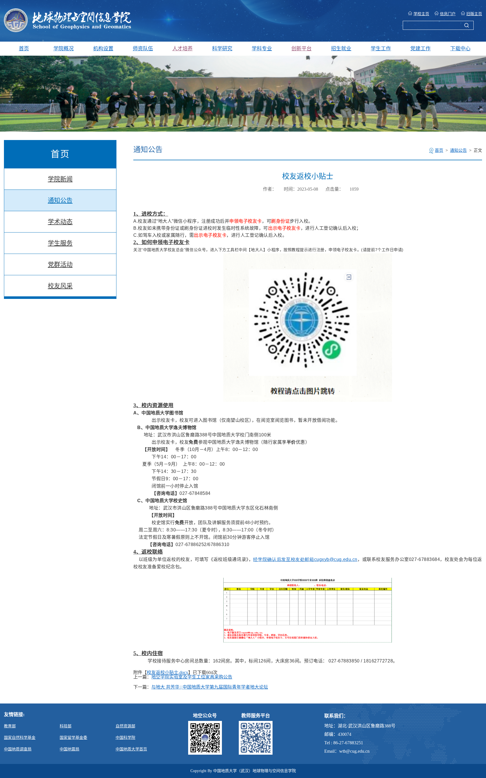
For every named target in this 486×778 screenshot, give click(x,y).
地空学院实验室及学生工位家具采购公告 (191, 677)
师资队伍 (143, 48)
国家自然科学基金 (19, 738)
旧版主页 (474, 14)
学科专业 (262, 48)
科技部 (65, 726)
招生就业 (341, 48)
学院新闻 (60, 178)
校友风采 (60, 285)
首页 (24, 48)
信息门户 (448, 14)
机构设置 (103, 48)
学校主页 (421, 14)
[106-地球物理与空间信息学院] (67, 30)
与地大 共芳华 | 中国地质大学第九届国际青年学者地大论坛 (209, 687)
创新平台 (301, 48)
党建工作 (420, 48)
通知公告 (60, 200)
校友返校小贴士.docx (167, 672)
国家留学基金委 (73, 738)
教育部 (10, 726)
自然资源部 (125, 726)
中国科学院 (125, 738)
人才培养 (182, 48)
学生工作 (381, 48)
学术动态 (60, 221)
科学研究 (222, 48)
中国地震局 (69, 749)
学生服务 (60, 243)
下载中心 (460, 48)
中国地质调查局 (18, 749)
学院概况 (63, 48)
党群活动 (60, 264)
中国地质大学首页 (131, 749)
